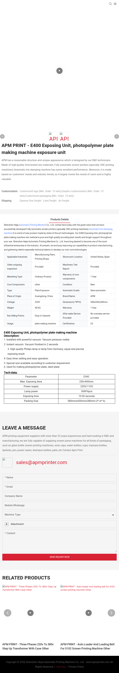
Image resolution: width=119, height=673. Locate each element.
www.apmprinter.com (98, 662)
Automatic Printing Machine (32, 225)
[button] (7, 613)
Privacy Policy (76, 667)
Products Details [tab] (60, 219)
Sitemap (61, 667)
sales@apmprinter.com (41, 462)
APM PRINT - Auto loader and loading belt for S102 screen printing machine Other (87, 646)
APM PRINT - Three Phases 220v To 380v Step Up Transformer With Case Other (28, 646)
